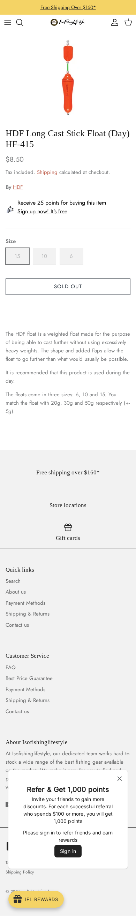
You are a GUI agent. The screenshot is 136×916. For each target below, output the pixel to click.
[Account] (113, 22)
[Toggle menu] (7, 22)
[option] (68, 77)
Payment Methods (25, 603)
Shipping (47, 172)
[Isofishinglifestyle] (68, 22)
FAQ (11, 667)
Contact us (17, 625)
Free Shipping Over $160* (68, 7)
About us (16, 592)
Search (13, 581)
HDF (18, 187)
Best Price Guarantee (29, 678)
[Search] (23, 22)
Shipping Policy (20, 872)
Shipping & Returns (28, 614)
